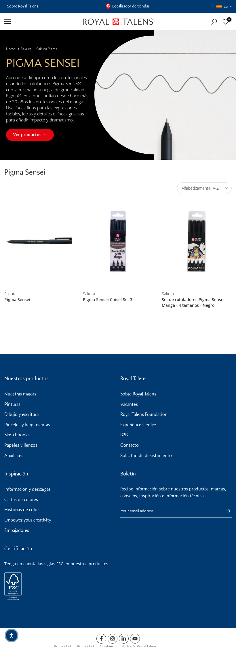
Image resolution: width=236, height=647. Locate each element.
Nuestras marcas (20, 394)
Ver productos (27, 134)
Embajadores (16, 530)
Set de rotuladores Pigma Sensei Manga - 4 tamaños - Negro (193, 302)
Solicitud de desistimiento (146, 455)
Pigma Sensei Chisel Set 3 (107, 299)
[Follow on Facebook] (101, 639)
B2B (124, 434)
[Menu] (39, 21)
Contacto (129, 445)
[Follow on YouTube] (135, 639)
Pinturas (12, 404)
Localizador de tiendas (131, 6)
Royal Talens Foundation (144, 414)
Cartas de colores (21, 499)
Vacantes (129, 404)
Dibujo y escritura (21, 414)
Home (11, 48)
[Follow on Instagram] (112, 639)
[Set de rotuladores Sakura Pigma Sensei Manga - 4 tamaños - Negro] (197, 241)
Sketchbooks (17, 434)
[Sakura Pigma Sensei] (39, 241)
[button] (225, 6)
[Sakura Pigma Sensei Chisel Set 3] (118, 241)
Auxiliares (13, 455)
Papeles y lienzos (20, 445)
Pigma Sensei (17, 299)
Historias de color (21, 509)
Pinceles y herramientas (27, 424)
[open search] (214, 21)
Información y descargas (27, 489)
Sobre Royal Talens (22, 6)
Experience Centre (138, 424)
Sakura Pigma (46, 48)
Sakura (26, 48)
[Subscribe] (225, 511)
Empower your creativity (27, 520)
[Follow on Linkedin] (124, 639)
